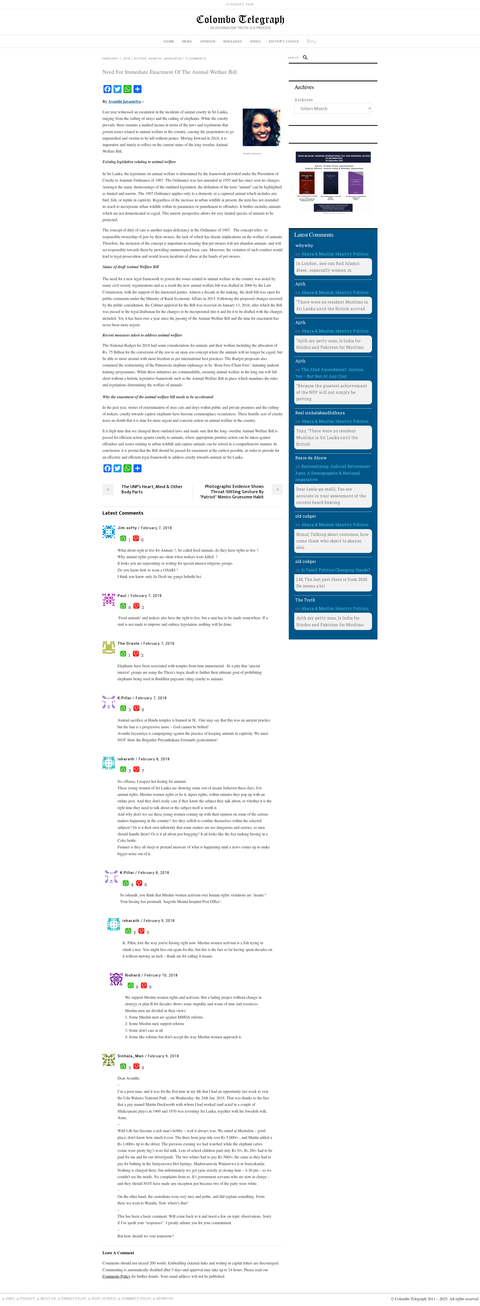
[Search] (303, 57)
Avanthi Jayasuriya (124, 101)
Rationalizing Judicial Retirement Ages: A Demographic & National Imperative (332, 473)
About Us (48, 1298)
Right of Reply (104, 1298)
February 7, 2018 (116, 58)
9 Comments (196, 58)
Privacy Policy (74, 1298)
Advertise (164, 1298)
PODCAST (27, 1298)
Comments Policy (136, 1298)
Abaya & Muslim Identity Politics (334, 253)
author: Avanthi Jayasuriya (158, 58)
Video (10, 1298)
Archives (303, 99)
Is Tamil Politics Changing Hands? (335, 569)
